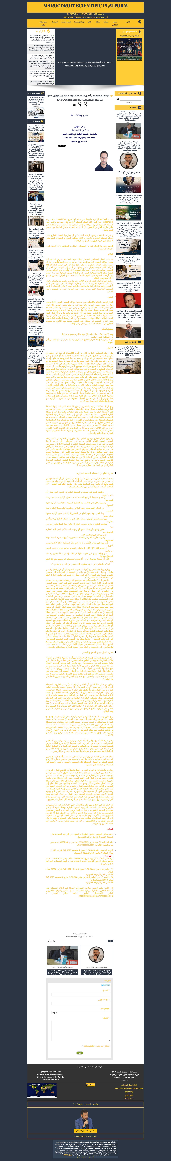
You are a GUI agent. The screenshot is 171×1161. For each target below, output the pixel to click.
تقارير (89, 21)
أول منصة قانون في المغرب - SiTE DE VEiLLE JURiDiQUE (85, 17)
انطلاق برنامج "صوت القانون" (129, 35)
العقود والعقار (66, 21)
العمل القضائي (115, 23)
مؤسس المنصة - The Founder (86, 1104)
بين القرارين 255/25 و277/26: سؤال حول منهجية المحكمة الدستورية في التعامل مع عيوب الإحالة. (36, 254)
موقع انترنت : (105, 1008)
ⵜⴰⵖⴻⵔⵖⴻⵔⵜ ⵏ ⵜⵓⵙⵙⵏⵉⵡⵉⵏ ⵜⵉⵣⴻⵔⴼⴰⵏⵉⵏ (85, 14)
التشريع (128, 21)
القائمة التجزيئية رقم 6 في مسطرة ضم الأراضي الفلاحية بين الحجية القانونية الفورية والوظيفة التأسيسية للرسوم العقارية (129, 198)
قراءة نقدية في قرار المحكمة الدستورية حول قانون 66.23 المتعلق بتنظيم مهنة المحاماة (36, 330)
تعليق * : (106, 1018)
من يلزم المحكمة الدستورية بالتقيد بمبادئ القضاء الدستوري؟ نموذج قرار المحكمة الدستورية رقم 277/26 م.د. (36, 209)
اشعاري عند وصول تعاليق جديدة (97, 1046)
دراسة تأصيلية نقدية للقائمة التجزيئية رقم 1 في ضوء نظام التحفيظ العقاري (41, 82)
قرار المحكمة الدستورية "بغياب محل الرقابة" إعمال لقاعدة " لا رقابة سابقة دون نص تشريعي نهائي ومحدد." (36, 279)
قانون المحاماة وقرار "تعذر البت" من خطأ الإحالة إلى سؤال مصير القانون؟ (36, 232)
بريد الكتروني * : (104, 999)
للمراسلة (55, 21)
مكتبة (98, 21)
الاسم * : (106, 990)
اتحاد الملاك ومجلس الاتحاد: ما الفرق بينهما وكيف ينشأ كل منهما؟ (36, 128)
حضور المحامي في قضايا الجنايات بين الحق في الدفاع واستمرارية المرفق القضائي (42, 56)
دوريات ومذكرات (79, 21)
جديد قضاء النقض (43, 23)
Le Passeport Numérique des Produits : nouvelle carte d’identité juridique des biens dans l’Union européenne (36, 101)
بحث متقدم (129, 102)
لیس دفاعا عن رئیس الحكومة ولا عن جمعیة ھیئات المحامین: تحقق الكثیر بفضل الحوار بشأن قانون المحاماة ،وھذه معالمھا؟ (85, 63)
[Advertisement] (96, 193)
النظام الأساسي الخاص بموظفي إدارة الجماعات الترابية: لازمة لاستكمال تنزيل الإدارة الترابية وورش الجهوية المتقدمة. (129, 286)
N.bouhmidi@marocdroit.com (85, 1136)
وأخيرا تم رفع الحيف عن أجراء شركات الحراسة (129, 173)
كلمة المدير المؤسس (129, 31)
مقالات (106, 21)
